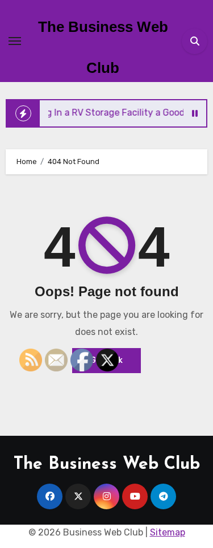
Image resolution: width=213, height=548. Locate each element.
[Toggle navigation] (15, 41)
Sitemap (167, 532)
